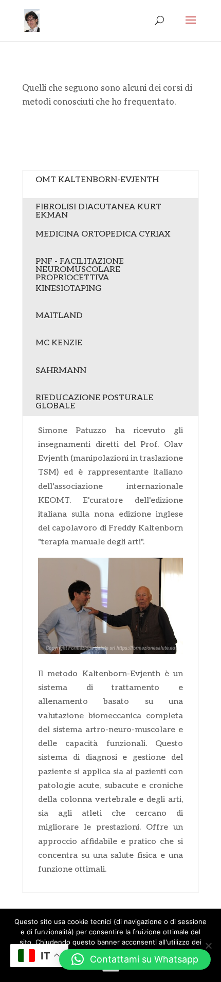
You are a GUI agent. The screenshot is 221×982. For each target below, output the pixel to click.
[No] (208, 945)
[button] (135, 959)
